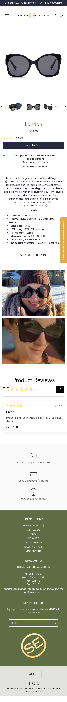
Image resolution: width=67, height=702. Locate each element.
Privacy (29, 691)
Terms (38, 691)
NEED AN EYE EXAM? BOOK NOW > (63, 240)
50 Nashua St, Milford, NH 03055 (33, 567)
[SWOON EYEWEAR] (33, 15)
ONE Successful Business (46, 688)
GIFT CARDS (33, 529)
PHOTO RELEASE (33, 542)
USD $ (31, 674)
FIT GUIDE (33, 538)
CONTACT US (33, 551)
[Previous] (2, 107)
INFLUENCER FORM (33, 546)
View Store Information (35, 166)
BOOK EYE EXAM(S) (33, 525)
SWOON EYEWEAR (23, 688)
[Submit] (54, 623)
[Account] (54, 15)
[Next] (64, 107)
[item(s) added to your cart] (61, 15)
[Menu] (6, 15)
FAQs (33, 534)
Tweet (26, 254)
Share (42, 254)
